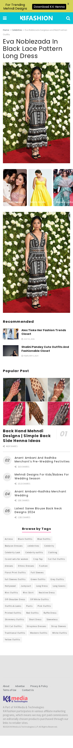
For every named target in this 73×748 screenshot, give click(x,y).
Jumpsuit (26, 586)
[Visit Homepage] (36, 18)
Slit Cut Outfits (13, 626)
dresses (9, 566)
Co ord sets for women (16, 559)
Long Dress (42, 586)
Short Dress (35, 619)
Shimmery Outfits (14, 619)
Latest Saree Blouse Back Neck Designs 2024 (38, 510)
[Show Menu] (5, 18)
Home (6, 29)
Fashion (43, 566)
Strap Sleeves (58, 626)
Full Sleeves (37, 572)
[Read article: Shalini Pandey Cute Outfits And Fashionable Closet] (10, 350)
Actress (9, 539)
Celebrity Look (12, 552)
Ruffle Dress (50, 612)
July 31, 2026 (29, 339)
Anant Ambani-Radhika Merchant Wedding (40, 493)
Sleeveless (52, 619)
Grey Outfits (57, 579)
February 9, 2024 (30, 356)
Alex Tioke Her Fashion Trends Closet (43, 332)
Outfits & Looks (13, 606)
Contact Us (28, 690)
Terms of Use (9, 690)
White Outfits (59, 633)
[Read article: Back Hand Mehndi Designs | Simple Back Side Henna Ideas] (36, 402)
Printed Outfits (13, 612)
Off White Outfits (39, 599)
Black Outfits (25, 539)
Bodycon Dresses (14, 545)
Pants (29, 606)
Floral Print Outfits (15, 572)
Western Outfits (38, 633)
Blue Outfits (43, 539)
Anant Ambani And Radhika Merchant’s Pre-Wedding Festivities (42, 460)
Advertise (20, 686)
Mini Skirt (28, 592)
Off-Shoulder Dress (15, 599)
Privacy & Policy (39, 686)
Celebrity (49, 545)
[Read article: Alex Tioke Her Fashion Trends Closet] (10, 334)
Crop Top (38, 559)
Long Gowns (59, 586)
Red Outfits (32, 612)
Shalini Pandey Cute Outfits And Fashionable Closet (45, 349)
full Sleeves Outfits (15, 579)
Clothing (52, 552)
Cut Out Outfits (56, 559)
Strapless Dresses (36, 626)
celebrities (33, 545)
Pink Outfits (44, 606)
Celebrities (17, 29)
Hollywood (10, 586)
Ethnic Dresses (26, 566)
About (6, 686)
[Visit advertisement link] (36, 262)
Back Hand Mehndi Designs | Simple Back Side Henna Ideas (27, 435)
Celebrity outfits (34, 552)
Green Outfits (38, 579)
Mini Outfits (11, 592)
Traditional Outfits (15, 633)
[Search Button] (68, 18)
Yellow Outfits (12, 639)
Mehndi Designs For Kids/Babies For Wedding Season (42, 476)
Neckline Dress (47, 592)
